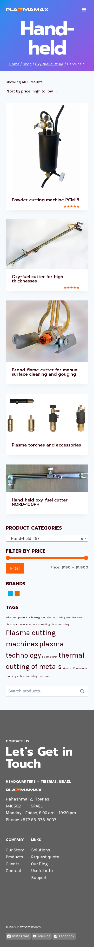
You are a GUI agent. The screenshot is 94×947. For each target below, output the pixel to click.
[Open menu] (83, 9)
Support (39, 877)
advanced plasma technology (23, 617)
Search (83, 691)
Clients (13, 864)
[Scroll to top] (83, 938)
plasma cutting (60, 624)
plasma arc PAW (15, 624)
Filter (15, 568)
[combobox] (47, 538)
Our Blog (39, 864)
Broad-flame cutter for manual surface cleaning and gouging (45, 372)
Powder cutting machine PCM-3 (45, 199)
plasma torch (50, 656)
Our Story (15, 850)
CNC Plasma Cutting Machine (58, 617)
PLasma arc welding (38, 624)
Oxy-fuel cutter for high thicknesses (37, 278)
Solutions (40, 850)
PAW (79, 617)
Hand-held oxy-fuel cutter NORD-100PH (40, 502)
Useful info (42, 870)
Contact (13, 870)
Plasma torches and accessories (46, 445)
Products (14, 857)
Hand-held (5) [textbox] (45, 538)
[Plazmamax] (27, 9)
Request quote (45, 857)
